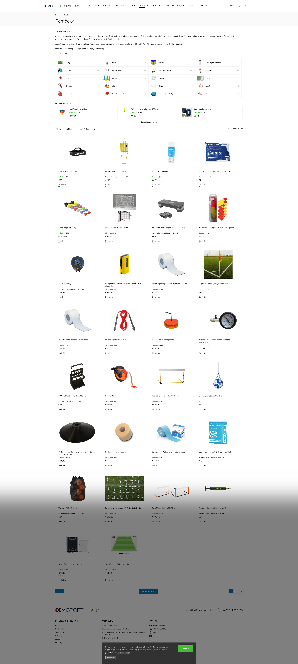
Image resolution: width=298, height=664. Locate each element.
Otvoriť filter (63, 128)
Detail (107, 185)
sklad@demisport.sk (201, 610)
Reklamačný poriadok (110, 638)
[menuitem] (93, 6)
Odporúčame (89, 129)
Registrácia (59, 629)
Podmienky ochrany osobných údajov (116, 629)
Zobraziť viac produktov (149, 122)
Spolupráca (59, 632)
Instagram (98, 610)
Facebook (92, 610)
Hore (61, 591)
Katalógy (58, 636)
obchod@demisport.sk (173, 44)
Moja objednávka (61, 643)
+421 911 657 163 (233, 610)
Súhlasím (185, 648)
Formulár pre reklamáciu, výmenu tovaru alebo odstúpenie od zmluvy (123, 633)
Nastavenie (111, 658)
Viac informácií (123, 653)
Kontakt (58, 639)
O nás (57, 625)
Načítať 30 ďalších (148, 591)
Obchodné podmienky (110, 625)
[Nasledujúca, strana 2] (236, 591)
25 (241, 591)
